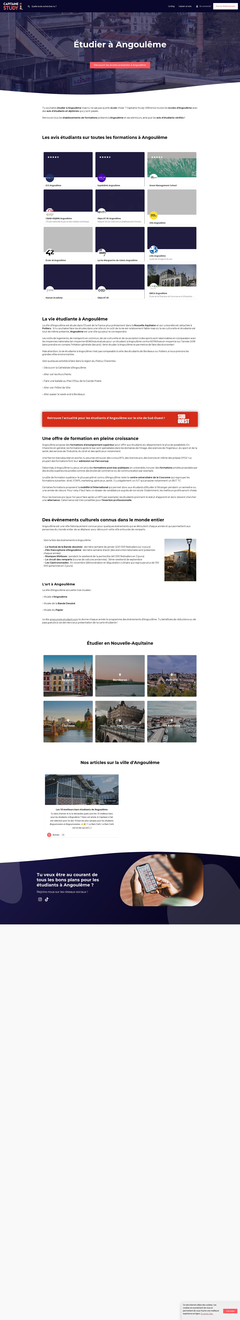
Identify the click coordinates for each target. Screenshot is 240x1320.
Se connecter (205, 6)
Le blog (171, 6)
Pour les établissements (225, 6)
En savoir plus (207, 1314)
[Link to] (108, 419)
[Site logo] (13, 6)
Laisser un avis (185, 6)
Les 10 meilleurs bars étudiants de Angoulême (82, 809)
